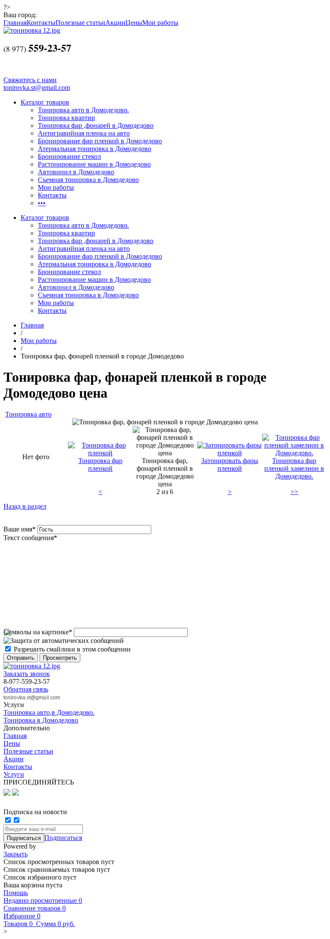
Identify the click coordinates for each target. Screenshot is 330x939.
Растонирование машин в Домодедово (94, 164)
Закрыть (15, 854)
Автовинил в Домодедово (76, 172)
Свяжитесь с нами (30, 79)
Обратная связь (25, 689)
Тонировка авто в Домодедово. (83, 110)
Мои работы (160, 22)
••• (42, 203)
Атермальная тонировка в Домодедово (94, 148)
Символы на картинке (37, 632)
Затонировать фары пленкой (229, 464)
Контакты (41, 22)
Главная (15, 22)
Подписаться (63, 837)
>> (294, 491)
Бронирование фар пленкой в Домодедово (100, 141)
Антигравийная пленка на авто (84, 133)
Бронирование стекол (69, 156)
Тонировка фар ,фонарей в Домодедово (95, 125)
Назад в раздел (24, 506)
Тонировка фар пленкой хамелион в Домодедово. (294, 468)
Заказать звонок (26, 673)
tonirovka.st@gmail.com (36, 87)
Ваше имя (19, 529)
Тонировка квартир (66, 117)
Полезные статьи (80, 22)
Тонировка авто (28, 414)
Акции (115, 22)
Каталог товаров (45, 102)
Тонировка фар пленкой (100, 464)
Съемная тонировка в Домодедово (88, 179)
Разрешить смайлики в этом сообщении (72, 649)
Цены (133, 22)
